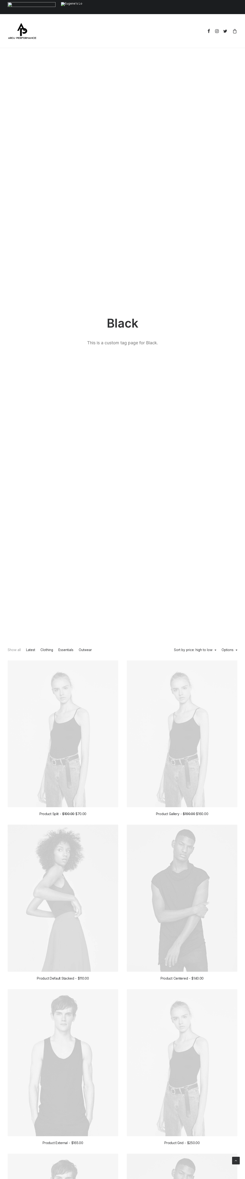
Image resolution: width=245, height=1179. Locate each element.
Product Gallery (182, 814)
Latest (30, 650)
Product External (63, 1143)
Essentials (65, 650)
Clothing (46, 650)
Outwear (85, 650)
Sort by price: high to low (193, 650)
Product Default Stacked (63, 978)
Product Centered (182, 978)
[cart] (233, 31)
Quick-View (112, 666)
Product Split (62, 814)
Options (228, 650)
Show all (14, 650)
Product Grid (182, 1143)
